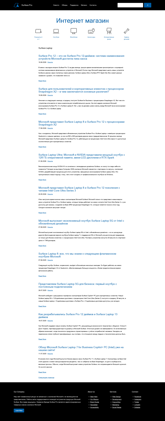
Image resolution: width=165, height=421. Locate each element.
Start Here (93, 397)
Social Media (116, 407)
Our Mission (94, 399)
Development (116, 399)
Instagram (137, 399)
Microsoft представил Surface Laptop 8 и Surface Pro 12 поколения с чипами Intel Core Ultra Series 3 (79, 189)
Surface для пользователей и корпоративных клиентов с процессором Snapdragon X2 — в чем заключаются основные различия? (81, 90)
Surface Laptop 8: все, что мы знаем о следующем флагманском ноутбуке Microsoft (77, 255)
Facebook (137, 397)
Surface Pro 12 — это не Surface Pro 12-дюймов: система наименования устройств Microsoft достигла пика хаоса (81, 57)
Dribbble (137, 407)
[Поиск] (147, 5)
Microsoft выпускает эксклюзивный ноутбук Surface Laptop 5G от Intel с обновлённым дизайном (81, 222)
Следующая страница (46, 377)
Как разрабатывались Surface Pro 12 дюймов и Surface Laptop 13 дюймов (77, 315)
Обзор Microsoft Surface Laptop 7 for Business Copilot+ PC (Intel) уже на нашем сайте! (81, 348)
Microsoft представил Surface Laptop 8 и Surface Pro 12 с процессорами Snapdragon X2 (81, 123)
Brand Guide (94, 402)
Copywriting (116, 402)
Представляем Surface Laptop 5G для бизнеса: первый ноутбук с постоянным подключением (77, 285)
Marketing (115, 405)
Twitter (136, 402)
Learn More (18, 410)
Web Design (116, 397)
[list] (82, 34)
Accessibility (94, 407)
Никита (50, 62)
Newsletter (94, 405)
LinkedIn (137, 405)
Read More (42, 81)
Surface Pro (26, 5)
